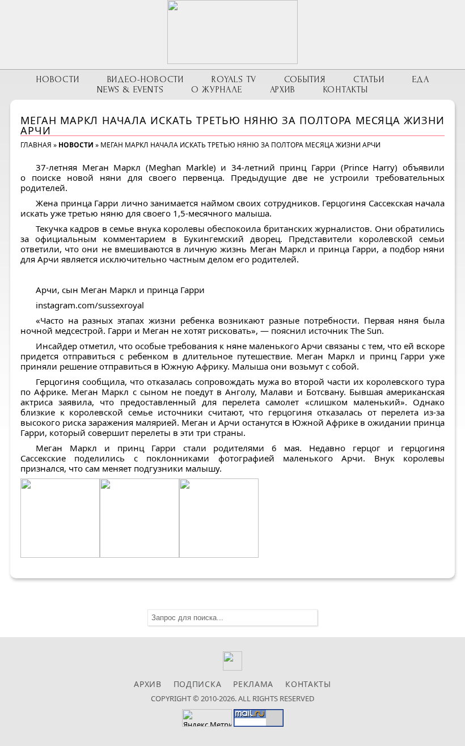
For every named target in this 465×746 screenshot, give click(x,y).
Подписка (198, 684)
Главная (36, 145)
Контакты (345, 89)
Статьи (368, 79)
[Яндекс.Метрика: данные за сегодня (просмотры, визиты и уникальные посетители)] (207, 718)
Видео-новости (145, 79)
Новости (57, 79)
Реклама (253, 684)
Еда (420, 79)
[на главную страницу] (232, 32)
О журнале (216, 89)
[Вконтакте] (233, 667)
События (304, 79)
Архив (282, 89)
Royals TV (234, 79)
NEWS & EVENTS (130, 89)
